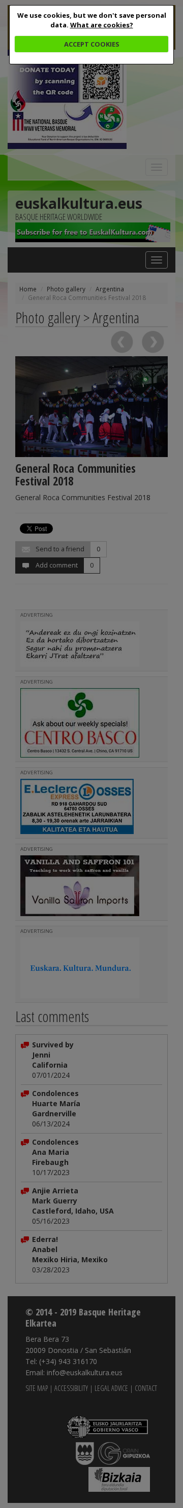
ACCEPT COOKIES (91, 44)
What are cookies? (101, 24)
